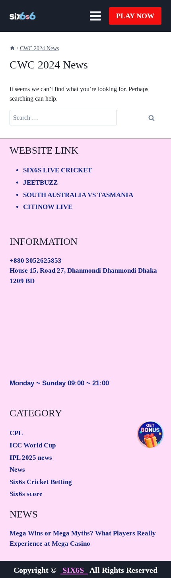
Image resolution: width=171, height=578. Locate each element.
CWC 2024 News (39, 48)
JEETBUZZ (40, 182)
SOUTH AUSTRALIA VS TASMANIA (78, 195)
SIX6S (74, 570)
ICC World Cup (33, 445)
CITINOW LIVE (47, 207)
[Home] (12, 48)
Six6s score (26, 494)
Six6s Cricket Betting (41, 482)
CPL (16, 433)
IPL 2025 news (31, 457)
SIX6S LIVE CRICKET (57, 170)
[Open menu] (95, 15)
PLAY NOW (135, 16)
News (17, 469)
